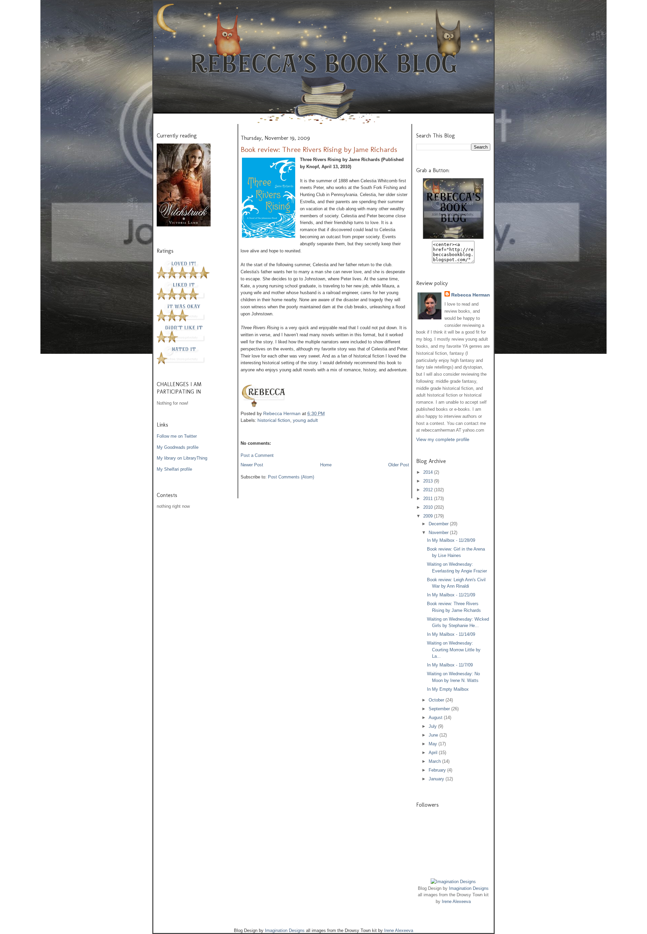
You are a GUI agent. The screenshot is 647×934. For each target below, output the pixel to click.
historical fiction (273, 420)
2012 (428, 489)
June (434, 735)
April (434, 752)
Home (326, 464)
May (433, 743)
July (433, 726)
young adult (305, 420)
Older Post (398, 464)
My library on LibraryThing (182, 458)
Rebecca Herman (282, 413)
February (438, 770)
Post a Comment (257, 455)
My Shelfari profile (174, 469)
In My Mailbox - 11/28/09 (451, 540)
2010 (428, 507)
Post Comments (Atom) (291, 476)
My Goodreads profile (177, 447)
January (437, 778)
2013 (428, 481)
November (439, 532)
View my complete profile (442, 439)
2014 (428, 472)
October (437, 700)
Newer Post (252, 464)
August (436, 717)
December (439, 523)
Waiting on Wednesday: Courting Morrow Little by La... (454, 650)
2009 (428, 516)
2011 (428, 498)
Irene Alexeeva (456, 901)
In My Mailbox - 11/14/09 (451, 634)
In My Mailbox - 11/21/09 (451, 594)
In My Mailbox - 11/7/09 (450, 664)
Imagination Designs (469, 888)
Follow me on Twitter (177, 436)
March (435, 761)
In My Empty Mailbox (448, 689)
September (440, 708)
